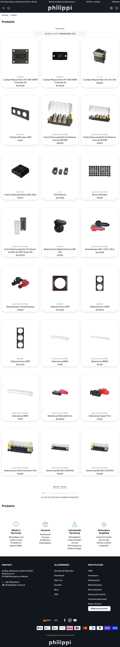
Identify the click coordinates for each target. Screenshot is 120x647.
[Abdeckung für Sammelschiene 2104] (20, 447)
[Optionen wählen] (36, 72)
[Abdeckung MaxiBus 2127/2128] (99, 447)
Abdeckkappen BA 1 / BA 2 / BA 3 (99, 249)
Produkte (14, 15)
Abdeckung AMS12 (60, 361)
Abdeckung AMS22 (99, 361)
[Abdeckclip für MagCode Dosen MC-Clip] (60, 226)
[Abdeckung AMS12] (60, 338)
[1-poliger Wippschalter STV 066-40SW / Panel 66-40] (20, 56)
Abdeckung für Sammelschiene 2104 (20, 470)
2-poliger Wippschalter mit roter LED (99, 79)
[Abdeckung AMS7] (20, 392)
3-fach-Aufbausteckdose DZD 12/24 (20, 194)
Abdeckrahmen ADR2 (99, 306)
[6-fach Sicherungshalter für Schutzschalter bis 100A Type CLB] (20, 226)
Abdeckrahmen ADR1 (60, 306)
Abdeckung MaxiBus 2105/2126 (60, 470)
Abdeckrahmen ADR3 (20, 361)
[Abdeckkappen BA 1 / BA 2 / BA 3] (99, 226)
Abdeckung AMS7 (20, 416)
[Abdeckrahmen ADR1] (60, 283)
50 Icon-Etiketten (99, 194)
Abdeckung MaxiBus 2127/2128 (99, 470)
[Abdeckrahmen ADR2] (99, 283)
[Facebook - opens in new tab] (64, 620)
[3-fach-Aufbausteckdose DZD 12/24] (20, 171)
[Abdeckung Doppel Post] (99, 392)
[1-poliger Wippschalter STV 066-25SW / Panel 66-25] (60, 56)
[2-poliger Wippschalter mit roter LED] (99, 56)
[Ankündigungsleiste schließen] (117, 2)
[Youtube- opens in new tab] (75, 620)
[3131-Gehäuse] (60, 171)
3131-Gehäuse (60, 194)
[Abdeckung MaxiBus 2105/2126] (60, 447)
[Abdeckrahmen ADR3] (20, 338)
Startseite (5, 15)
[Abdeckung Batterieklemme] (60, 392)
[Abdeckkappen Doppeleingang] (20, 283)
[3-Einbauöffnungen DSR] (20, 113)
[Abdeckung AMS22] (99, 338)
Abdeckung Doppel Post (100, 416)
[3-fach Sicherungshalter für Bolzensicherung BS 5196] (99, 113)
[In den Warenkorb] (36, 129)
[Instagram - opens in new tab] (69, 620)
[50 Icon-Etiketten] (99, 171)
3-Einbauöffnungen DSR (20, 137)
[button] (3, 8)
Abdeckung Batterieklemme (59, 416)
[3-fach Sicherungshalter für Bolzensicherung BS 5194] (60, 113)
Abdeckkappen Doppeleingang (20, 306)
